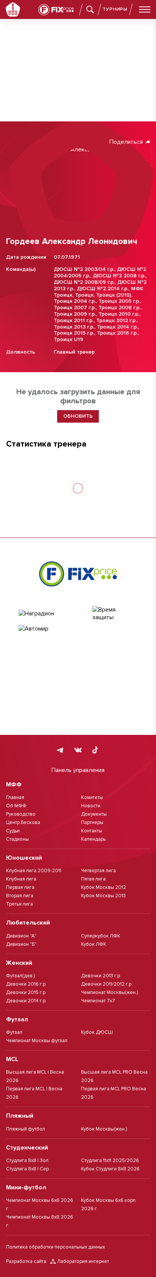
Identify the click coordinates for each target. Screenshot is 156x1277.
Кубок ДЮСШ (97, 1032)
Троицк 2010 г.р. (118, 314)
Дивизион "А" (21, 936)
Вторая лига (19, 896)
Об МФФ (16, 806)
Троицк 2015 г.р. (74, 333)
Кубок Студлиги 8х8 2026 (110, 1169)
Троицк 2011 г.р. (74, 320)
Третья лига (19, 904)
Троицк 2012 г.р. (116, 320)
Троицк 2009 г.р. (75, 314)
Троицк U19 (68, 339)
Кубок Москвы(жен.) (104, 1129)
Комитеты (92, 797)
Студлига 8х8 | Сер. (28, 1169)
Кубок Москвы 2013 (103, 896)
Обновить (78, 416)
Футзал (14, 1032)
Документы (94, 814)
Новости (90, 806)
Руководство (21, 814)
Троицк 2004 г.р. (75, 301)
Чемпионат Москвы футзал (36, 1041)
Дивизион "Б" (21, 944)
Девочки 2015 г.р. (26, 992)
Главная (15, 797)
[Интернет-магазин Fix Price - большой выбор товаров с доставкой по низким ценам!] (78, 574)
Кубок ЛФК (93, 944)
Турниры (115, 9)
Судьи (13, 831)
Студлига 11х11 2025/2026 (110, 1160)
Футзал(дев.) (20, 976)
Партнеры (92, 822)
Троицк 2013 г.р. (74, 327)
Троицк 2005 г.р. (119, 301)
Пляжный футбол (25, 1129)
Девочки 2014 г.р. (26, 1001)
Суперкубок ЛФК (100, 936)
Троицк (84, 295)
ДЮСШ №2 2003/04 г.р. (84, 269)
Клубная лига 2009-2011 (33, 871)
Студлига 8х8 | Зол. (28, 1160)
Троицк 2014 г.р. (117, 327)
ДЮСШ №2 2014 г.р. (102, 288)
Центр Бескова (23, 822)
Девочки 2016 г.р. (26, 984)
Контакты (91, 831)
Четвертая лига (98, 871)
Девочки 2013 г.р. (101, 976)
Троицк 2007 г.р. (75, 307)
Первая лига (20, 887)
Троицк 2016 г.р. (117, 333)
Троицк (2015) (113, 295)
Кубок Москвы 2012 (103, 887)
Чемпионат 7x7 (98, 1001)
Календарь (93, 839)
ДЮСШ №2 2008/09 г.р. (84, 282)
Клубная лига (21, 879)
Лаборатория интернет (83, 1261)
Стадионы (17, 839)
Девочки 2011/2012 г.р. (107, 984)
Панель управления (78, 770)
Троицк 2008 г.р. (119, 307)
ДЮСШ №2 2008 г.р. (119, 275)
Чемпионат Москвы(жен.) (109, 992)
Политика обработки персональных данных (55, 1247)
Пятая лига (93, 879)
